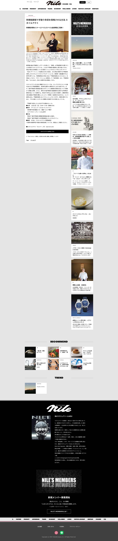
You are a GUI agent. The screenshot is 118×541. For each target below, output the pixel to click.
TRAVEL (50, 8)
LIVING (74, 8)
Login (89, 2)
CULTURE (25, 8)
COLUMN (65, 4)
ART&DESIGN (42, 8)
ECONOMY (57, 8)
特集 (70, 4)
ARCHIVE (30, 15)
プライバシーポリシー (75, 526)
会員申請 (82, 2)
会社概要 (39, 526)
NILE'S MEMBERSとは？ (59, 511)
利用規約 (62, 526)
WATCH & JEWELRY (84, 8)
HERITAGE (95, 8)
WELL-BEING (66, 8)
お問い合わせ (50, 526)
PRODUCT (33, 8)
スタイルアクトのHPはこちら (47, 131)
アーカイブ (33, 140)
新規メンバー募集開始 (59, 497)
